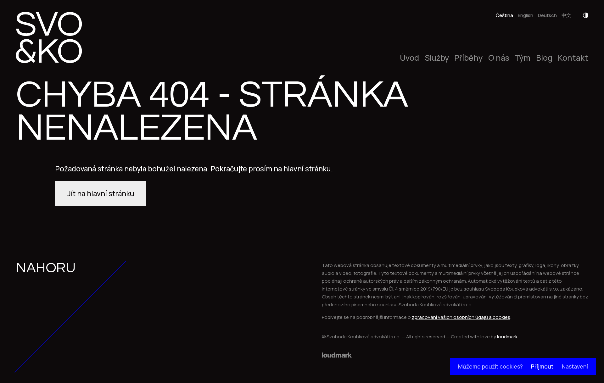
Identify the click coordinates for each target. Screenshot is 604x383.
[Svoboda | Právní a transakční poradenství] (49, 37)
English (525, 15)
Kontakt (573, 58)
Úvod (409, 58)
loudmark (507, 336)
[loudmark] (337, 355)
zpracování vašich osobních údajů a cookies (461, 317)
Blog (544, 58)
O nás (498, 58)
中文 (566, 15)
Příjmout (542, 366)
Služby (437, 58)
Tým (522, 58)
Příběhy (468, 58)
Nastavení (575, 366)
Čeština (504, 15)
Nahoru (46, 268)
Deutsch (547, 15)
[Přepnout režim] (586, 15)
